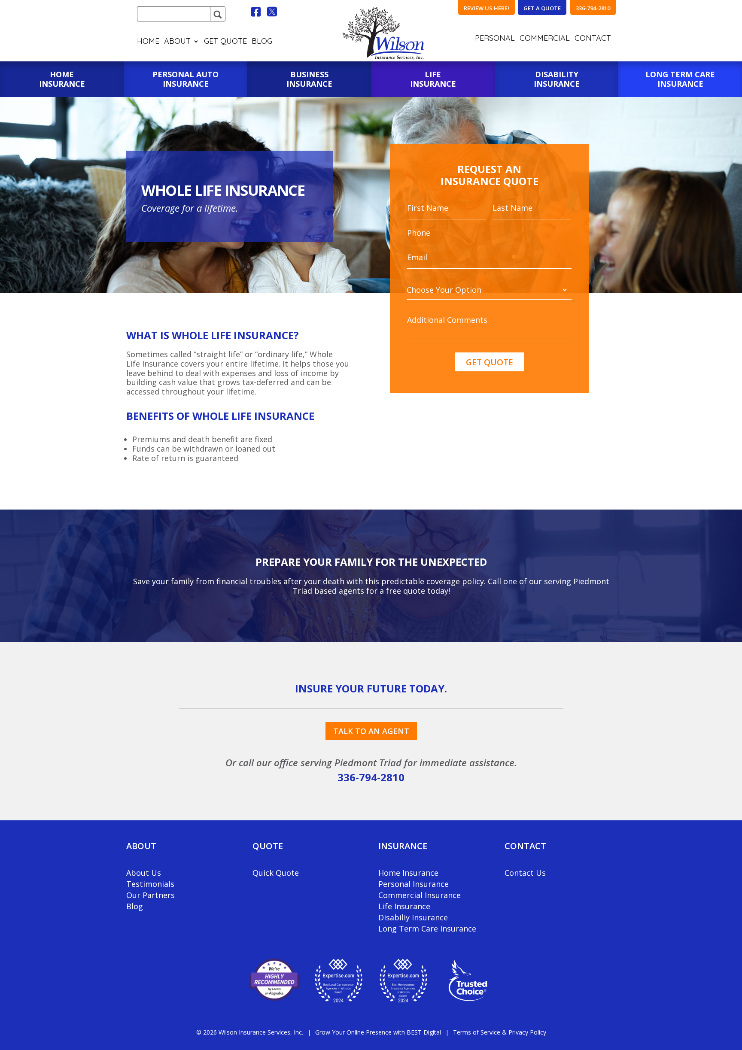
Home (148, 42)
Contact (593, 39)
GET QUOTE (225, 42)
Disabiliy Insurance (413, 917)
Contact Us (525, 873)
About (177, 42)
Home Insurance (408, 873)
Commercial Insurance (419, 895)
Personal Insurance (413, 884)
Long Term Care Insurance (427, 928)
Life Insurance (404, 906)
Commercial (545, 39)
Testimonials (150, 884)
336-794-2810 (371, 777)
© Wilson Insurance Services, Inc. (249, 1032)
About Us (143, 873)
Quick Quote (275, 873)
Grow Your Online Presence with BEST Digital (378, 1032)
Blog (262, 42)
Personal (495, 39)
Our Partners (150, 895)
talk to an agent (371, 731)
